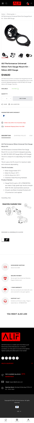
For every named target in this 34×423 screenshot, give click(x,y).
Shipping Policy (20, 135)
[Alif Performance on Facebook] (2, 358)
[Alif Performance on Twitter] (10, 358)
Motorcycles (11, 14)
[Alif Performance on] (13, 358)
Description (6, 135)
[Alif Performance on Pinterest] (6, 358)
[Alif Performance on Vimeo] (17, 358)
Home (3, 14)
